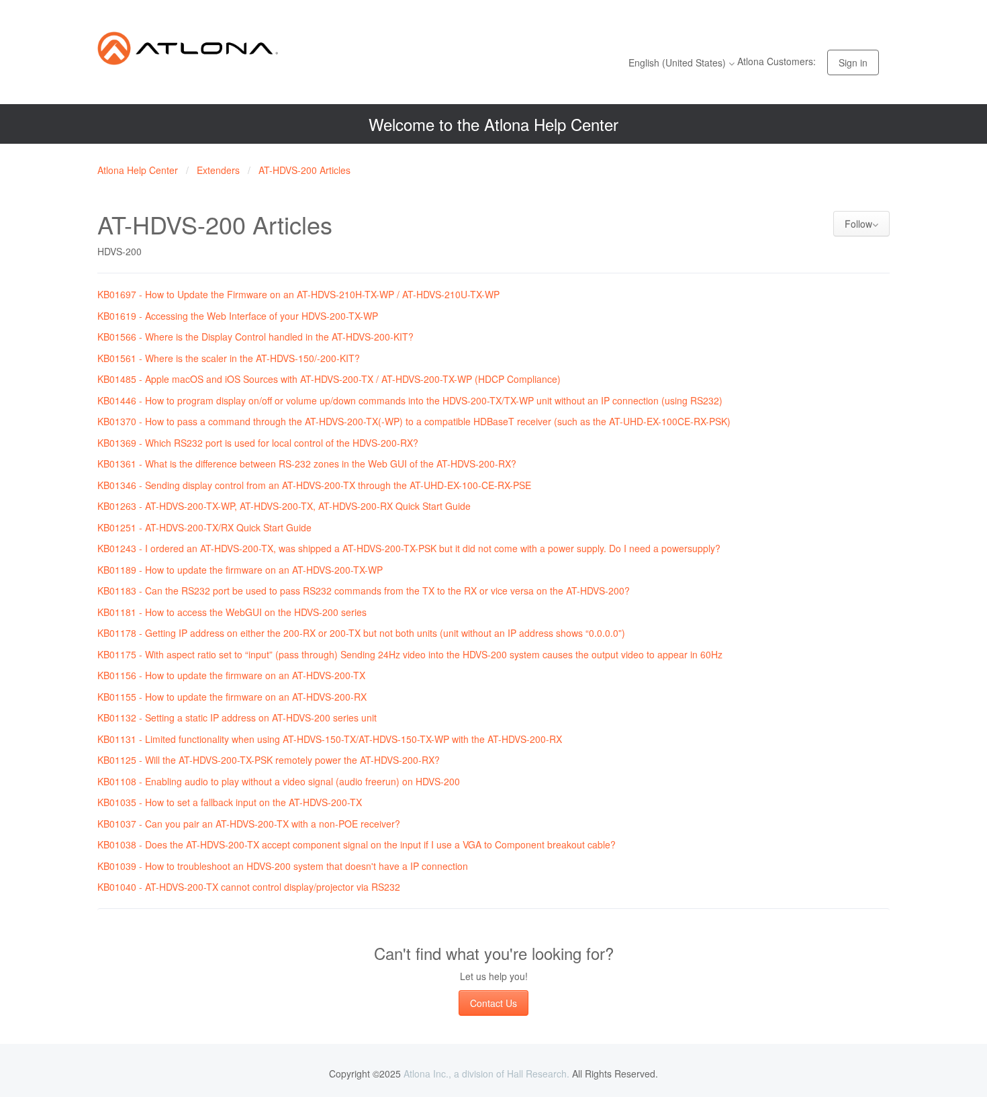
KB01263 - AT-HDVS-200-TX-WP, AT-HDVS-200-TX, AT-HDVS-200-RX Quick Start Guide (284, 506)
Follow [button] (858, 223)
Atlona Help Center (137, 170)
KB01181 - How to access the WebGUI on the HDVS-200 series (232, 612)
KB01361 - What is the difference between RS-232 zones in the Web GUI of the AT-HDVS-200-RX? (306, 463)
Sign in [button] (853, 62)
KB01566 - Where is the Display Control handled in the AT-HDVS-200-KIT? (255, 336)
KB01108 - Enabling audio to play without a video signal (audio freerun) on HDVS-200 (278, 781)
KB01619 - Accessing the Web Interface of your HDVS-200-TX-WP (237, 315)
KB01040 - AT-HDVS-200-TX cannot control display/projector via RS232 (248, 886)
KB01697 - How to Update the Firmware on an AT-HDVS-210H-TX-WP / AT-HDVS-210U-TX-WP (298, 294)
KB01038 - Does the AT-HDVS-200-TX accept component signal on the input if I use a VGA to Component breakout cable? (356, 844)
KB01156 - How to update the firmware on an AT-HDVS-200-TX (231, 675)
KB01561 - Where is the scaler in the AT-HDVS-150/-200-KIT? (228, 358)
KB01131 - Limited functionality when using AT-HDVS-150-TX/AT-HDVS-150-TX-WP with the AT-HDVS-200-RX (329, 739)
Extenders (218, 170)
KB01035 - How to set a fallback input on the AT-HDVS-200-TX (229, 802)
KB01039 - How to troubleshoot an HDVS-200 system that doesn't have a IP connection (282, 866)
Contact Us (493, 1003)
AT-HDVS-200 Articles (304, 170)
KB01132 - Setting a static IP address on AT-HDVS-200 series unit (237, 717)
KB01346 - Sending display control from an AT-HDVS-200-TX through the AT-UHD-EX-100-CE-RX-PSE (314, 485)
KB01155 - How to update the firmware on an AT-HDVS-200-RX (232, 696)
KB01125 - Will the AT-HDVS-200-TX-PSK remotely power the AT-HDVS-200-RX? (268, 759)
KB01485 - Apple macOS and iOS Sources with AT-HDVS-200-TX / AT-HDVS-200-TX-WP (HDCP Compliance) (329, 379)
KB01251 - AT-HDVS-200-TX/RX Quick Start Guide (204, 527)
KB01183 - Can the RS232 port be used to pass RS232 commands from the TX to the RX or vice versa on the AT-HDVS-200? (363, 590)
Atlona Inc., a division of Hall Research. (486, 1073)
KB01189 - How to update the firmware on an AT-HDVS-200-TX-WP (240, 569)
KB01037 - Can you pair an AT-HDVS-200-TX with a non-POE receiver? (248, 823)
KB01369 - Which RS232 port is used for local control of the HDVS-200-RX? (257, 442)
